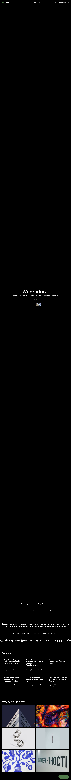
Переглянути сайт (53, 723)
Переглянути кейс (8, 723)
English (38, 2)
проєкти (61, 2)
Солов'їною (33, 2)
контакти (65, 2)
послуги (56, 2)
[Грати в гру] (68, 2)
